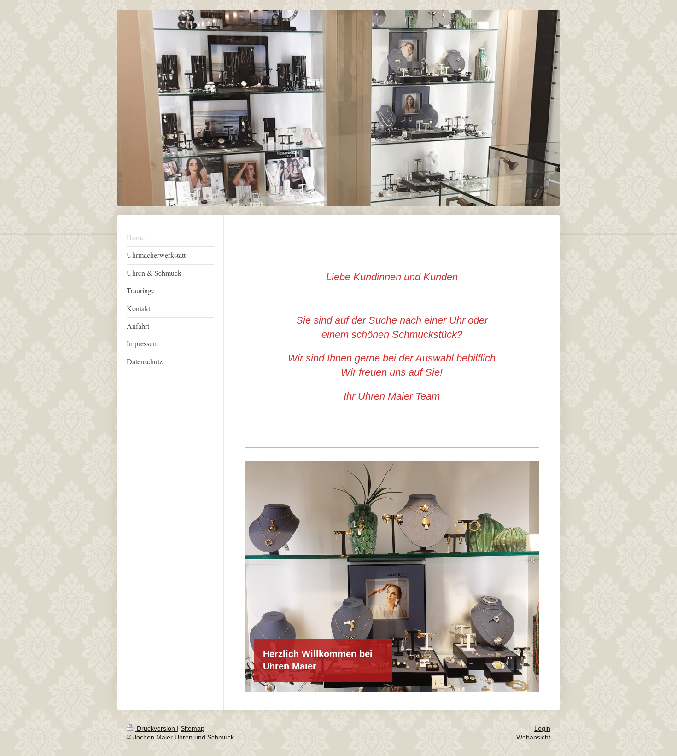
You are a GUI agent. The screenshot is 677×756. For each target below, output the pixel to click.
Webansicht (533, 737)
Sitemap (192, 728)
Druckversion (156, 728)
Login (542, 728)
